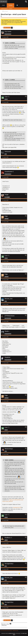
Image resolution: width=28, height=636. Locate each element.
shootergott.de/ (16, 507)
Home (3, 5)
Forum (10, 5)
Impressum (15, 630)
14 (11, 27)
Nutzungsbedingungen (6, 630)
